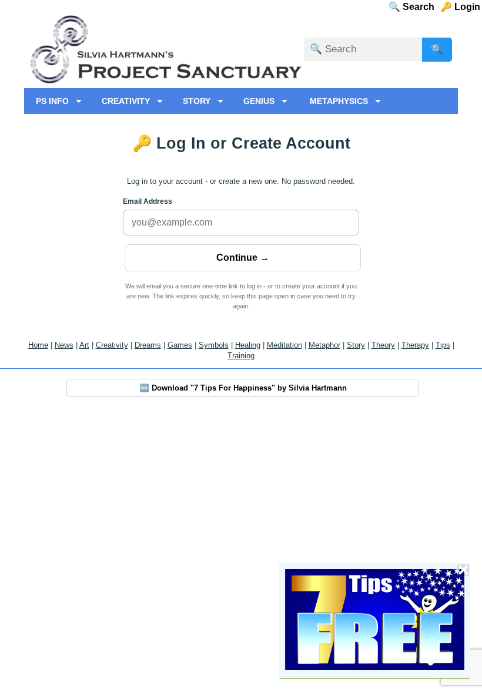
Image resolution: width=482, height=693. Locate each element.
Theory (383, 345)
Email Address (147, 201)
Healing (247, 345)
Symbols (214, 345)
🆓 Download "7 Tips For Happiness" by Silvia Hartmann (243, 387)
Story (356, 345)
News (64, 345)
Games (180, 345)
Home (38, 345)
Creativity (112, 345)
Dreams (148, 345)
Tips (443, 345)
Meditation (284, 345)
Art (84, 345)
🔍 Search (422, 6)
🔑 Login (463, 6)
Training (241, 355)
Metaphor (324, 345)
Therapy (415, 345)
